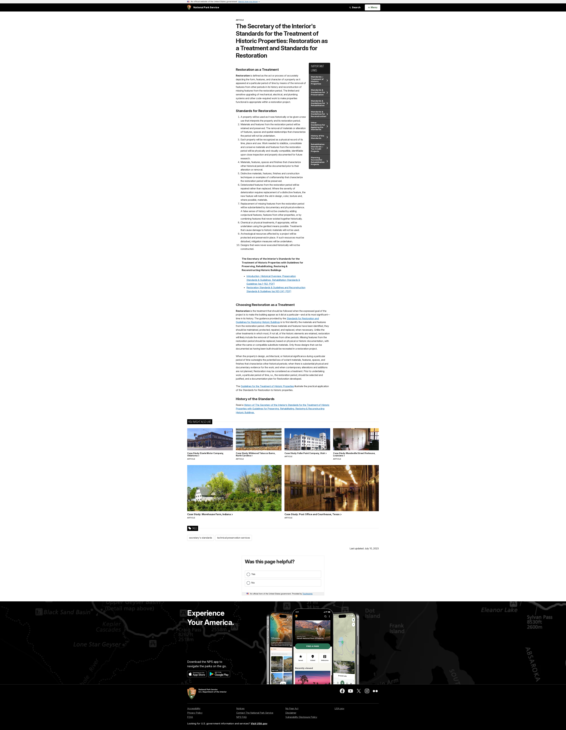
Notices (240, 708)
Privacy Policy (195, 712)
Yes (253, 574)
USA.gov (339, 708)
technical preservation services (233, 537)
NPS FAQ (241, 717)
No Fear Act (291, 708)
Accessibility (193, 708)
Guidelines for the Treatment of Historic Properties (267, 386)
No (253, 582)
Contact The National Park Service (254, 712)
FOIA (190, 717)
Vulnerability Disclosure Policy (301, 717)
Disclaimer (290, 712)
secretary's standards (200, 537)
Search (356, 7)
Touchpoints (307, 593)
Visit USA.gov (259, 723)
